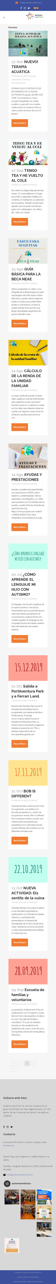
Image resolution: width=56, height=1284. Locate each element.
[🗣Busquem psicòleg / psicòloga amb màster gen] (12, 1245)
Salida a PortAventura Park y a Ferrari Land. (27, 691)
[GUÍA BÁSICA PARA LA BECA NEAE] (28, 251)
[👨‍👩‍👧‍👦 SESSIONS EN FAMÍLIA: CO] (44, 1213)
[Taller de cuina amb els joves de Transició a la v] (12, 1197)
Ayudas (32, 76)
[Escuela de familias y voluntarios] (28, 971)
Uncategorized (18, 83)
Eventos (26, 79)
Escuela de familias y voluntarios (27, 995)
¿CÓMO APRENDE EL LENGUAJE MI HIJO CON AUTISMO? (23, 584)
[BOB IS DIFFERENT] (28, 773)
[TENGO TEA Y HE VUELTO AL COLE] (28, 152)
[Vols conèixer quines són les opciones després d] (44, 1197)
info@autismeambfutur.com (20, 1175)
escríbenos (8, 1145)
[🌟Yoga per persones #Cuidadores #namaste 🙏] (28, 1197)
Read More (20, 123)
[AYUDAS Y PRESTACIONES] (28, 456)
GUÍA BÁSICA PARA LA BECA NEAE (26, 274)
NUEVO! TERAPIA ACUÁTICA (24, 67)
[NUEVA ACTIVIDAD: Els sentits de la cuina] (28, 869)
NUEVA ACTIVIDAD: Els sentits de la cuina (27, 893)
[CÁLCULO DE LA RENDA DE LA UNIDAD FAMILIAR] (28, 352)
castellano (16, 79)
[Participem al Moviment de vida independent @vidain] (44, 1229)
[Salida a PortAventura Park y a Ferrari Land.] (28, 668)
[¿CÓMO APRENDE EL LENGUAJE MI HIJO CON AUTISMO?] (28, 556)
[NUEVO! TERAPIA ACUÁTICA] (28, 43)
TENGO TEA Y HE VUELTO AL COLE (27, 175)
